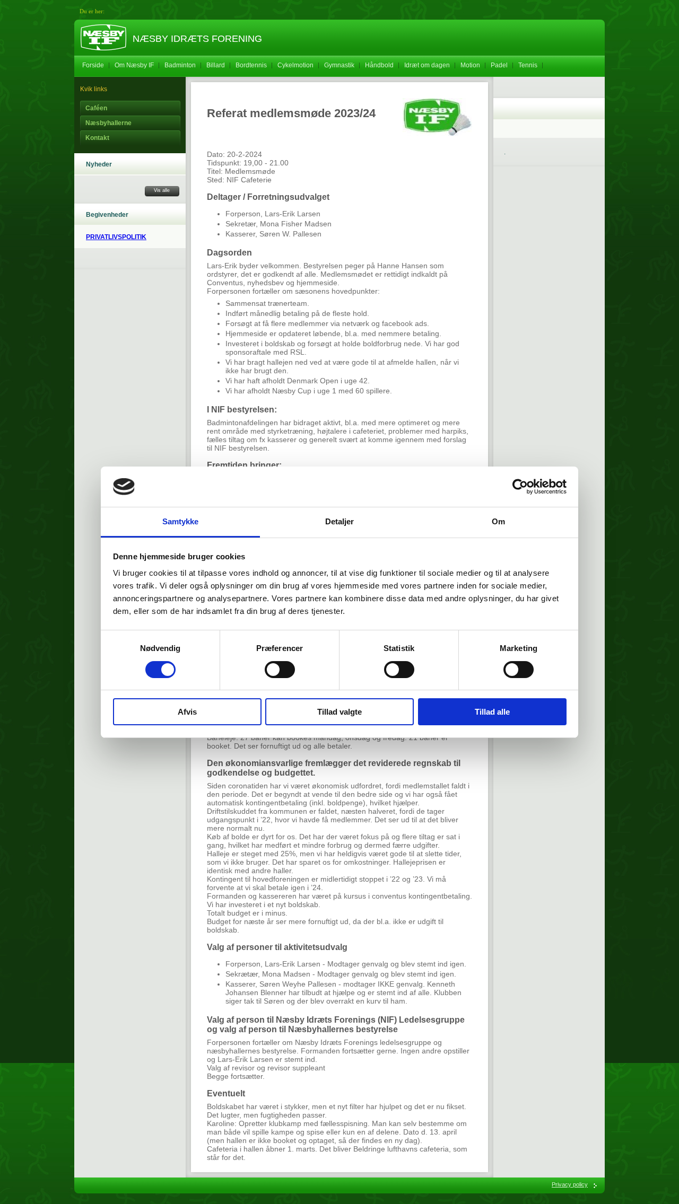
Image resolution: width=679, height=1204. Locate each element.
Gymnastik (339, 65)
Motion (470, 65)
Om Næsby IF (134, 65)
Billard (215, 65)
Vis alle (162, 190)
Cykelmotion (295, 65)
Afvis (187, 711)
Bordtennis (251, 65)
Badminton (180, 65)
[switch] (280, 669)
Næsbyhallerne (108, 123)
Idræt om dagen (427, 65)
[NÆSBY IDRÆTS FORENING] (103, 37)
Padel (499, 65)
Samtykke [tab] (180, 521)
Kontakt (97, 138)
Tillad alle (492, 711)
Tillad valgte (339, 711)
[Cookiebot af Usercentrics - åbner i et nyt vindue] (520, 487)
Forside (93, 65)
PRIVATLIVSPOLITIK (116, 237)
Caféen (96, 108)
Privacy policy (570, 1184)
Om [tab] (498, 521)
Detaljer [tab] (339, 521)
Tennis (527, 65)
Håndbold (379, 65)
